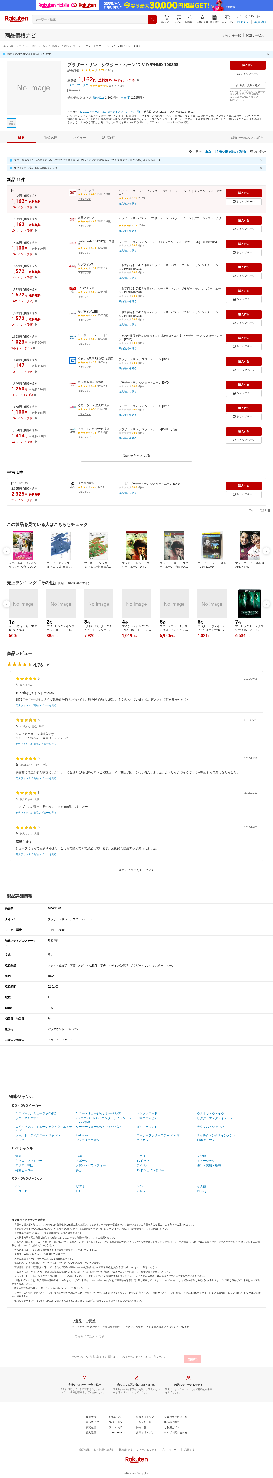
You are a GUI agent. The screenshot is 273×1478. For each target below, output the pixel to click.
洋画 (54, 46)
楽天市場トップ (12, 46)
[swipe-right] (266, 550)
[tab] (21, 138)
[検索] (152, 19)
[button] (179, 19)
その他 (65, 46)
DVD (44, 46)
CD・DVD (32, 46)
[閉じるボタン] (268, 54)
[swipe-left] (6, 550)
